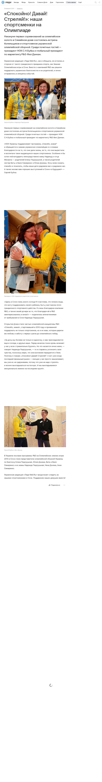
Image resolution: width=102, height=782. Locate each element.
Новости (19, 8)
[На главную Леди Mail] (7, 2)
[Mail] (3, 2)
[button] (35, 99)
